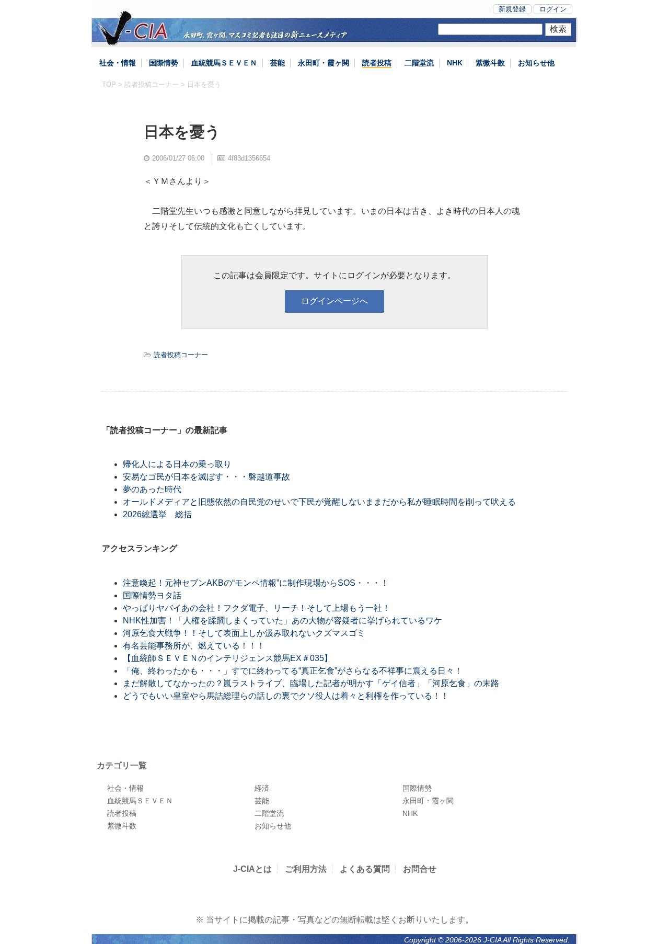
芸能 (277, 63)
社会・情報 (117, 63)
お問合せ (419, 869)
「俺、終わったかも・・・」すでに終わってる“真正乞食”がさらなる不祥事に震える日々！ (293, 670)
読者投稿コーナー (151, 84)
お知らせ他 (536, 63)
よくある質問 (365, 869)
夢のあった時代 (152, 489)
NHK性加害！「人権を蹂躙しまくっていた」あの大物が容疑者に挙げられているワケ (282, 620)
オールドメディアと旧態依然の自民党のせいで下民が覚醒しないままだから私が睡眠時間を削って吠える (319, 501)
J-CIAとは (252, 869)
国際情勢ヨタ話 (152, 595)
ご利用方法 (306, 869)
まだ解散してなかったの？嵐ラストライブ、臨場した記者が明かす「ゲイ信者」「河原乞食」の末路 (311, 683)
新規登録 (512, 9)
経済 (262, 788)
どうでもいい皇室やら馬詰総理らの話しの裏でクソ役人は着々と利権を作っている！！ (286, 695)
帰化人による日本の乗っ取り (177, 464)
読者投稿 (376, 63)
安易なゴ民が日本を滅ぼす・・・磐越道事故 (206, 476)
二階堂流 (419, 63)
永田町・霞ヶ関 (323, 63)
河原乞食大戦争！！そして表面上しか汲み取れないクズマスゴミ (244, 633)
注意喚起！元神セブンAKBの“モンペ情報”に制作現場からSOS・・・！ (256, 582)
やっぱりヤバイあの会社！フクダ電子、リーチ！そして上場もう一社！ (256, 608)
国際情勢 (163, 63)
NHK (455, 63)
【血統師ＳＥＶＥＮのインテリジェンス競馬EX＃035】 (227, 658)
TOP (109, 84)
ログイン (553, 9)
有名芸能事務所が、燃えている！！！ (194, 645)
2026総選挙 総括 (157, 514)
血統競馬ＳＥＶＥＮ (224, 63)
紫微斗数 (490, 63)
